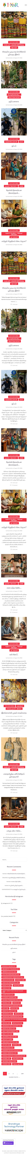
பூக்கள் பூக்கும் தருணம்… (16, 885)
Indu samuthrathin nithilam (13, 991)
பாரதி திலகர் (20, 706)
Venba (6, 1058)
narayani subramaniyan (12, 1016)
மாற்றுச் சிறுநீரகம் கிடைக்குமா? (14, 241)
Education (8, 980)
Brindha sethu (9, 971)
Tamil (17, 1045)
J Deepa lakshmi (9, 997)
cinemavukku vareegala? (13, 977)
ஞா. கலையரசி (14, 237)
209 (22, 1073)
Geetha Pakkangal (11, 982)
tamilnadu (8, 1047)
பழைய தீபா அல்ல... (14, 831)
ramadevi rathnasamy (12, 1025)
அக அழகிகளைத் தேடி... (14, 94)
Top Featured (14, 42)
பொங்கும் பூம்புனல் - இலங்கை (14, 708)
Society (7, 1039)
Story (6, 1045)
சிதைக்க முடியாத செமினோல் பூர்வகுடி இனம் (14, 944)
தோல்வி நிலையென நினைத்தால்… (17, 873)
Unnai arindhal (9, 1053)
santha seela (9, 1028)
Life (5, 1008)
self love (7, 1034)
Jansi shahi (8, 994)
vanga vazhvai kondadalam (14, 1055)
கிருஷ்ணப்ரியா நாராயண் (11, 141)
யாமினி (21, 186)
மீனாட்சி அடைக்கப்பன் (14, 97)
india (6, 988)
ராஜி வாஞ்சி (14, 47)
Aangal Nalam (9, 966)
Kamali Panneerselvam (12, 1000)
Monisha (7, 1013)
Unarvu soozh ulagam (12, 1050)
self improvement (10, 1031)
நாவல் (21, 141)
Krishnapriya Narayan (12, 1005)
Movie (19, 1013)
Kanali (6, 1003)
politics (18, 1023)
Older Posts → (14, 1077)
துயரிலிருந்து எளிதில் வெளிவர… (17, 877)
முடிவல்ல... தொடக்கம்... (11, 186)
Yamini (6, 1064)
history (18, 985)
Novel (6, 1023)
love (15, 1008)
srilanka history (10, 1042)
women (18, 1058)
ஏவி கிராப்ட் (14, 654)
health (7, 985)
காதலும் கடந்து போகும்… (20, 889)
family (20, 980)
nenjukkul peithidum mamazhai (14, 1020)
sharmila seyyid (10, 1036)
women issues (9, 1061)
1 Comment (15, 485)
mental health (9, 1011)
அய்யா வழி (18, 1064)
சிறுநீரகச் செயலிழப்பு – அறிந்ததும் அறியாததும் (14, 234)
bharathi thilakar (11, 969)
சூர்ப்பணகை (14, 101)
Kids (17, 1003)
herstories (9, 57)
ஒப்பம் (14, 146)
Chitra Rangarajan (11, 974)
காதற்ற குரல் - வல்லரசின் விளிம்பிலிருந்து (14, 44)
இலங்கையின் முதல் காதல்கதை (14, 713)
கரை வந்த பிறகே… (14, 588)
